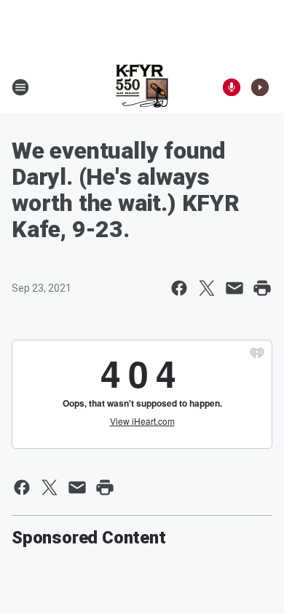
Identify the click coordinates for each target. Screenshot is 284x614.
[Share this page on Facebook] (179, 288)
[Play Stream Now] (260, 87)
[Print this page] (262, 288)
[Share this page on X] (207, 288)
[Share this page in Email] (234, 288)
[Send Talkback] (231, 87)
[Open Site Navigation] (20, 87)
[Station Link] (142, 87)
